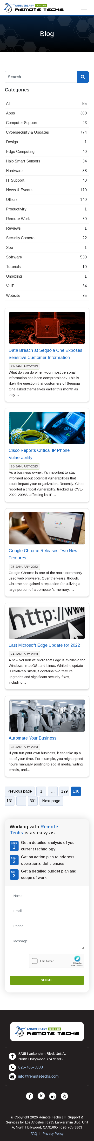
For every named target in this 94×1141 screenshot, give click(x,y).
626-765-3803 (30, 1067)
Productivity (16, 209)
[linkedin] (53, 1096)
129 (64, 791)
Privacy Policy (53, 1133)
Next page (51, 801)
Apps (10, 113)
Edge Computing (20, 151)
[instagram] (64, 1096)
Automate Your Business (32, 738)
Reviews (13, 228)
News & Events (19, 190)
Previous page (19, 791)
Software (14, 257)
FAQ (34, 1133)
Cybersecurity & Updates (27, 132)
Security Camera (20, 238)
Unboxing (14, 276)
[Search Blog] (83, 77)
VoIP (10, 286)
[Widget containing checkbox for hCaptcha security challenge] (56, 961)
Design (12, 142)
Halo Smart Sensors (23, 161)
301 (33, 801)
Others (12, 199)
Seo (9, 247)
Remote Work (18, 219)
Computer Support (22, 123)
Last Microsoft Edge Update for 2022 (44, 645)
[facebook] (30, 1096)
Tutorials (13, 267)
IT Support (15, 180)
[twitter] (41, 1096)
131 (10, 801)
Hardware (14, 171)
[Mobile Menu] (84, 9)
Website (13, 295)
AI (8, 104)
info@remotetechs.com (38, 1076)
